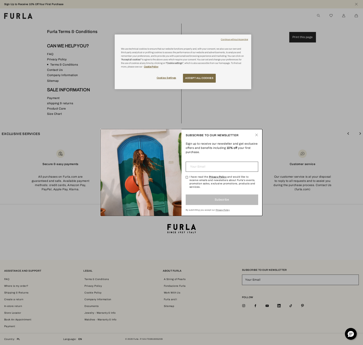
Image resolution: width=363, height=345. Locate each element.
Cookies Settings (166, 78)
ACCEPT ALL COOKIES (199, 78)
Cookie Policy (151, 66)
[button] (351, 334)
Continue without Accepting (234, 39)
